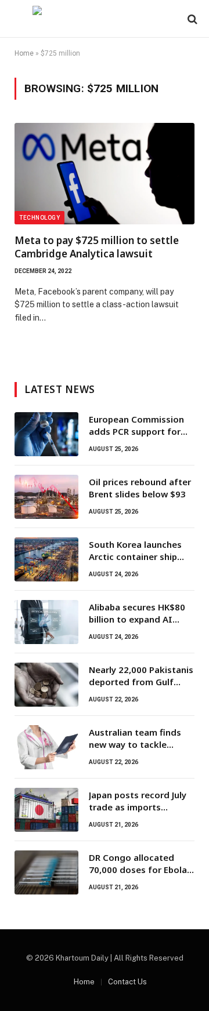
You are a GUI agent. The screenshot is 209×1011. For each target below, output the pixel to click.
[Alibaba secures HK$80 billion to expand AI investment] (46, 622)
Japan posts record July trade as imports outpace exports (137, 807)
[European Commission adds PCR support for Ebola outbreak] (46, 434)
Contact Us (127, 981)
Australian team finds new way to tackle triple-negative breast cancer (136, 750)
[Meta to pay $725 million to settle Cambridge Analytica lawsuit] (104, 173)
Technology (39, 217)
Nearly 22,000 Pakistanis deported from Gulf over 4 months (141, 682)
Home (24, 53)
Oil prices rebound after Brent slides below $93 (140, 488)
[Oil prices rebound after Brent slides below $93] (46, 497)
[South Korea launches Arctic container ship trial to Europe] (46, 559)
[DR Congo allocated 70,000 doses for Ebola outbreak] (46, 872)
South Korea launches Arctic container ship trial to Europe (135, 557)
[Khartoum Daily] (104, 19)
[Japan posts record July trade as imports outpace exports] (46, 810)
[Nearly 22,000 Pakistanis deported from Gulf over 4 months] (46, 685)
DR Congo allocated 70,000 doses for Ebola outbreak (138, 870)
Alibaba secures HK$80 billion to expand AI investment (137, 619)
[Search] (191, 19)
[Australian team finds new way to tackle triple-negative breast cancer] (46, 747)
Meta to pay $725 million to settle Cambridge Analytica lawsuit (97, 247)
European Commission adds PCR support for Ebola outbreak (136, 431)
